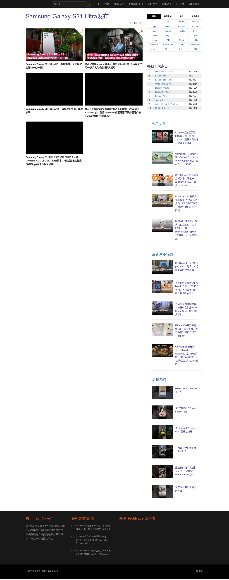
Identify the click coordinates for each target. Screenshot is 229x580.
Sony (195, 31)
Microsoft (195, 45)
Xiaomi (168, 26)
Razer (181, 49)
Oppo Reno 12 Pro (163, 84)
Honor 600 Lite (162, 88)
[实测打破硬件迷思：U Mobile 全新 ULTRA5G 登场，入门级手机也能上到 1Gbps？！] (162, 286)
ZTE (195, 49)
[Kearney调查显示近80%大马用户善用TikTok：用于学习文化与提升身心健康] (162, 136)
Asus (195, 35)
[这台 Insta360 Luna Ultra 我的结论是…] (162, 432)
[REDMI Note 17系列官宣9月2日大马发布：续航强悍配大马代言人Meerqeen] (162, 179)
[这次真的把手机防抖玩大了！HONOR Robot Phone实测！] (162, 471)
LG (181, 35)
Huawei (195, 22)
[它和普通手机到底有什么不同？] (162, 451)
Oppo (154, 26)
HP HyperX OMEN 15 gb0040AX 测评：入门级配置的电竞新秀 (186, 266)
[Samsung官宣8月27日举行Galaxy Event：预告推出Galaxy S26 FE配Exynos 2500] (162, 157)
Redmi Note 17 (162, 76)
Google (168, 35)
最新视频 (159, 379)
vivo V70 (159, 100)
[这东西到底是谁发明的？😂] (162, 491)
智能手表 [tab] (195, 16)
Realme (195, 26)
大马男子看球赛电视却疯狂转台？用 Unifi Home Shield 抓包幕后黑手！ (186, 309)
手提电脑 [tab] (167, 16)
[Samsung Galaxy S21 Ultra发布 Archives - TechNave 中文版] (37, 4)
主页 (97, 3)
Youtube (194, 3)
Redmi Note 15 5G (163, 80)
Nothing (154, 49)
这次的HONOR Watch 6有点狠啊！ (186, 409)
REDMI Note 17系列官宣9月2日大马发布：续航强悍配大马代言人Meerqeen (186, 180)
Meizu (168, 49)
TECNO (181, 31)
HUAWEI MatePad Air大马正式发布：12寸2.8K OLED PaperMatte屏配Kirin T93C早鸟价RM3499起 (186, 229)
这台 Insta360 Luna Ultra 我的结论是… (185, 429)
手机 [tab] (154, 16)
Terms (199, 571)
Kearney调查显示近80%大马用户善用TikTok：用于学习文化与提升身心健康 (186, 138)
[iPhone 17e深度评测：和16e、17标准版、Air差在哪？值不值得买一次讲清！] (162, 329)
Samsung (182, 22)
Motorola (154, 45)
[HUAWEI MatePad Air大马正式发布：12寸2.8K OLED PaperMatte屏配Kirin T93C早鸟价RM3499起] (162, 225)
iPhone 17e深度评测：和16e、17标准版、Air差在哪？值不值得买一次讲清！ (186, 330)
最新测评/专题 (163, 254)
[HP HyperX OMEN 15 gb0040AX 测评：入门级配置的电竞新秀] (162, 267)
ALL (154, 22)
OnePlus (154, 35)
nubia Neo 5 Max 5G (164, 72)
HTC (182, 45)
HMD (168, 40)
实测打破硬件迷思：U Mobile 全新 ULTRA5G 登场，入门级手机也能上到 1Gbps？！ (186, 288)
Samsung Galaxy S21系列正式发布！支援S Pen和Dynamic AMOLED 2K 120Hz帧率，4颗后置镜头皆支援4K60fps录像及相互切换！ (54, 160)
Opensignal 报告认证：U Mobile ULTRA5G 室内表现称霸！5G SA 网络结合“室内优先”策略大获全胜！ (186, 355)
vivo (154, 31)
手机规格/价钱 (135, 3)
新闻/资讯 (167, 3)
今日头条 (159, 123)
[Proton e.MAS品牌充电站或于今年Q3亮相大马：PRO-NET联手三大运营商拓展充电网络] (162, 200)
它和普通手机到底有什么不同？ (185, 449)
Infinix (168, 31)
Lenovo (154, 40)
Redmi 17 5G (161, 96)
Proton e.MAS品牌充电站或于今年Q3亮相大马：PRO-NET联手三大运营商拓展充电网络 (186, 203)
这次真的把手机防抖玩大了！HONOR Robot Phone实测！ (185, 471)
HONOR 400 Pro (162, 92)
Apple (167, 22)
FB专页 (180, 3)
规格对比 (152, 3)
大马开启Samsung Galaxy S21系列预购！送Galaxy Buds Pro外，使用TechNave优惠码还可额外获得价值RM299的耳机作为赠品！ (113, 112)
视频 (106, 3)
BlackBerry (168, 45)
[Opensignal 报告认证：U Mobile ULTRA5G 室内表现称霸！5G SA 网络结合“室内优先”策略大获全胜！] (162, 350)
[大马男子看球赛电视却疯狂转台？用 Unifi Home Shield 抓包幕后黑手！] (162, 308)
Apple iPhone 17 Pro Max (166, 104)
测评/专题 (119, 3)
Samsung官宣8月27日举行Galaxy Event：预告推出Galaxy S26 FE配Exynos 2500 (186, 159)
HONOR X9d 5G (162, 108)
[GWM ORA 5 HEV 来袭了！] (162, 392)
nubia (195, 40)
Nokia (181, 40)
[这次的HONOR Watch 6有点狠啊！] (162, 412)
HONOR (181, 26)
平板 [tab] (181, 16)
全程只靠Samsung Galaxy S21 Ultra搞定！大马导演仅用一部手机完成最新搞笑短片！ (113, 65)
